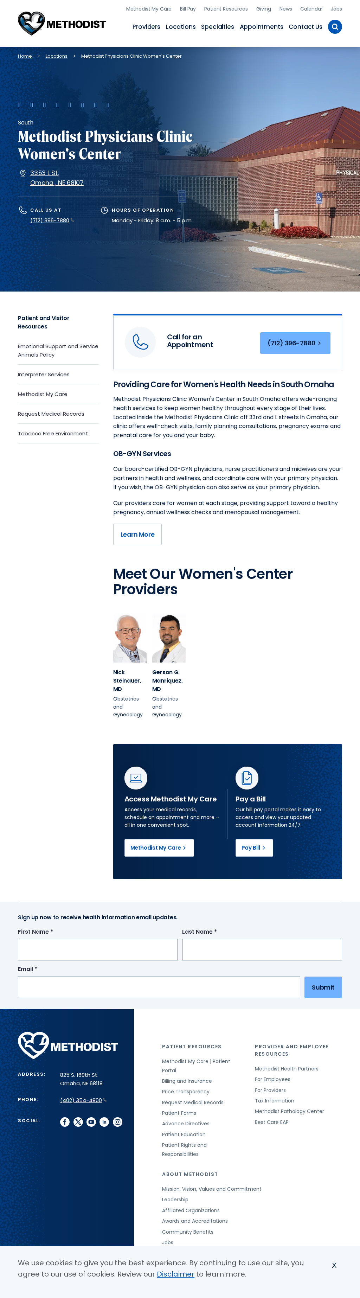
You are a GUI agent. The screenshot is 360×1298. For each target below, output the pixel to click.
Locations (180, 27)
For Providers (270, 1090)
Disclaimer (175, 1274)
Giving (263, 8)
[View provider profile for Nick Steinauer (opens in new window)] (130, 638)
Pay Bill (251, 847)
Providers (146, 27)
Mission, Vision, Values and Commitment (212, 1189)
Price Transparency (186, 1091)
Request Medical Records (51, 413)
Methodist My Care (149, 8)
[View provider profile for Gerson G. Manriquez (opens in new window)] (169, 638)
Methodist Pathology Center (289, 1111)
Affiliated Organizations (191, 1210)
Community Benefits (187, 1231)
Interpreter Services (44, 374)
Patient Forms (179, 1113)
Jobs (336, 8)
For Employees (272, 1079)
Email (40, 969)
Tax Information (274, 1100)
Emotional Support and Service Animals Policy (58, 350)
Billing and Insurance (187, 1081)
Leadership (175, 1199)
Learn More (138, 534)
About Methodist (190, 1174)
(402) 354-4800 (81, 1100)
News (285, 8)
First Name (48, 932)
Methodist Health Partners (287, 1068)
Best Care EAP (272, 1122)
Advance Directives (186, 1123)
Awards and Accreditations (195, 1221)
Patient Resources (226, 8)
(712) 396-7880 (49, 220)
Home (25, 56)
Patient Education (184, 1134)
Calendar (311, 8)
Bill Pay (188, 8)
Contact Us (305, 27)
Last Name (212, 932)
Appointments (261, 27)
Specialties (217, 27)
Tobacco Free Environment (53, 433)
